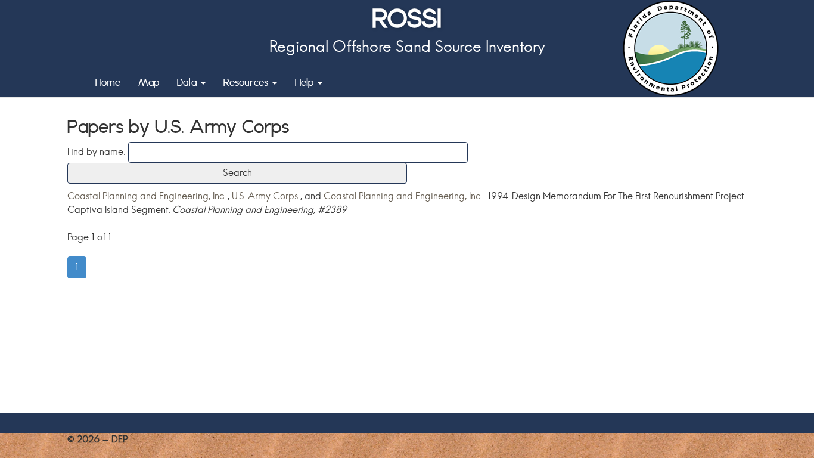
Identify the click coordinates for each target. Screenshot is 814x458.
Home (107, 82)
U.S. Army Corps (265, 196)
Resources (247, 82)
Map (148, 82)
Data (188, 82)
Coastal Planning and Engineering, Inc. (146, 196)
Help (305, 82)
